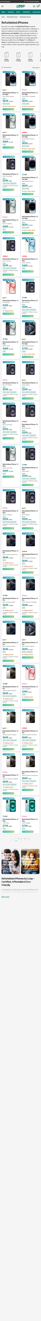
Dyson (18, 12)
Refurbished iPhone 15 (10, 301)
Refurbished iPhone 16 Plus (10, 422)
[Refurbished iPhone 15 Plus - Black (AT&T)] (11, 328)
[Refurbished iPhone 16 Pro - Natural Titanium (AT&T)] (11, 673)
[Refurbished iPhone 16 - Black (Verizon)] (11, 245)
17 (25, 839)
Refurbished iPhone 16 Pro (10, 552)
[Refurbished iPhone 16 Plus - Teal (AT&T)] (11, 806)
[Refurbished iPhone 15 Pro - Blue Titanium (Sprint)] (30, 629)
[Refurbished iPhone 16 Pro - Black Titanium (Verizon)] (30, 541)
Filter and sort (7, 67)
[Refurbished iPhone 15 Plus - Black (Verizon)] (30, 245)
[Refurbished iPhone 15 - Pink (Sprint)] (11, 287)
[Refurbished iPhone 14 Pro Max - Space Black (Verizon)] (30, 121)
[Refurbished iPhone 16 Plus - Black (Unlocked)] (11, 411)
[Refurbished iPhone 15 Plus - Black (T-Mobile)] (11, 206)
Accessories (36, 12)
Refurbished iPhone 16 (10, 175)
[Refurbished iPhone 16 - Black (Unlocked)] (11, 164)
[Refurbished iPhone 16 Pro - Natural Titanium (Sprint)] (11, 717)
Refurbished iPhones (25, 17)
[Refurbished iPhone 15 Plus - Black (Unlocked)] (11, 454)
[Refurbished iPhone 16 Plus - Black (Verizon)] (30, 411)
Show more (5, 897)
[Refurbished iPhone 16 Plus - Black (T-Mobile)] (11, 497)
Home (3, 17)
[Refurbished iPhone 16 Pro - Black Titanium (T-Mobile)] (30, 585)
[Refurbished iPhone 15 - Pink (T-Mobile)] (30, 673)
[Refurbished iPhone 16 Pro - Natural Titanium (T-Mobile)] (11, 761)
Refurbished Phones (12, 17)
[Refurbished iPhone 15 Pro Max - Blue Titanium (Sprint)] (30, 328)
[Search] (34, 6)
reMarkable (26, 12)
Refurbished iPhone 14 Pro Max (10, 94)
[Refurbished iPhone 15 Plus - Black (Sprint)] (11, 121)
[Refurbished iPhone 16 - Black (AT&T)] (30, 287)
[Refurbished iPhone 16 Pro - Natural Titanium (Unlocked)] (30, 761)
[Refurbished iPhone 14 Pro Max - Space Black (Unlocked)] (30, 206)
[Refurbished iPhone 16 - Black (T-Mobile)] (11, 369)
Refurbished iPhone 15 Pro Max (30, 343)
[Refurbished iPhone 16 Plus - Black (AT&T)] (30, 454)
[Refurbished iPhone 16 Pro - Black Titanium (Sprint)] (11, 629)
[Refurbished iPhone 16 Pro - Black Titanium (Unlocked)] (11, 541)
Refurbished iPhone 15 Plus (10, 137)
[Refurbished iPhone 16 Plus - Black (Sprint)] (30, 497)
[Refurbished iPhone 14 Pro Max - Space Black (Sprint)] (11, 79)
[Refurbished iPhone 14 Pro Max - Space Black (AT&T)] (30, 164)
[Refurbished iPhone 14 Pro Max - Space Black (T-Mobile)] (30, 79)
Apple (3, 12)
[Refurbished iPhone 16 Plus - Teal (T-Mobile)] (30, 806)
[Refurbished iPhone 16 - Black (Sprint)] (30, 369)
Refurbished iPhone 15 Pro (30, 644)
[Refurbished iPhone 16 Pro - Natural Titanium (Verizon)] (30, 717)
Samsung (11, 12)
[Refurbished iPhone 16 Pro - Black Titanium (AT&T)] (11, 585)
